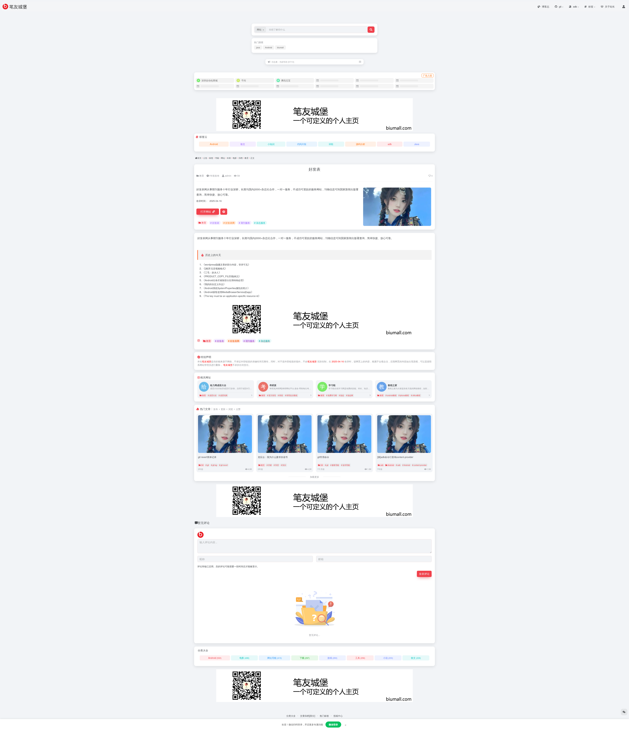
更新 (223, 409)
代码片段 (301, 144)
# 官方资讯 (271, 395)
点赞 (238, 409)
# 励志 (341, 395)
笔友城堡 (206, 361)
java (258, 47)
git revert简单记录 (207, 457)
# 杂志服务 (259, 222)
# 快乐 (283, 465)
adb (390, 144)
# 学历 (276, 465)
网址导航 (274, 657)
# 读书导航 (345, 465)
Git (202, 465)
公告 (205, 157)
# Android (406, 465)
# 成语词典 (223, 395)
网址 (223, 157)
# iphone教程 (404, 395)
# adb (398, 465)
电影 (235, 157)
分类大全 (290, 715)
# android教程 (391, 395)
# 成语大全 (212, 395)
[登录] (623, 6)
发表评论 (424, 574)
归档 (241, 157)
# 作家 (269, 465)
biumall (280, 47)
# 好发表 (214, 222)
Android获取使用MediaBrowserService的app (228, 292)
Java (416, 144)
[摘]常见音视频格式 (215, 268)
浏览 (230, 409)
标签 (211, 157)
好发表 (314, 169)
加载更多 (314, 476)
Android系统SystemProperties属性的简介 (226, 288)
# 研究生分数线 (291, 395)
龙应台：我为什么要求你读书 (273, 457)
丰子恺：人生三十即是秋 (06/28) (286, 61)
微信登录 (333, 724)
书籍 (217, 157)
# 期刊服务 (244, 222)
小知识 (271, 144)
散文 (242, 144)
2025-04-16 (338, 361)
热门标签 (324, 715)
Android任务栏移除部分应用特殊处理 (224, 280)
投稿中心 (338, 715)
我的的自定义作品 (214, 284)
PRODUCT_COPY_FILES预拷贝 (221, 276)
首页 (199, 157)
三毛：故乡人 (212, 272)
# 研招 (280, 395)
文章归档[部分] (307, 715)
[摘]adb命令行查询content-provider (395, 457)
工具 (360, 657)
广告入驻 (427, 75)
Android (268, 47)
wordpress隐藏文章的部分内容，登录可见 (226, 264)
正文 (252, 157)
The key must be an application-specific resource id (231, 296)
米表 (229, 157)
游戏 (332, 657)
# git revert (223, 465)
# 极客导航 (334, 465)
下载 (305, 657)
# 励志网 (349, 395)
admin (227, 175)
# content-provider (419, 465)
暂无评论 (204, 522)
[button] (260, 29)
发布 (215, 409)
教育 (246, 157)
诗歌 (331, 144)
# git (207, 465)
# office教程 (415, 395)
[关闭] (360, 62)
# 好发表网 (229, 222)
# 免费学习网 (331, 395)
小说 (388, 657)
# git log (214, 465)
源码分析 (360, 144)
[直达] (251, 395)
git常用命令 (323, 457)
